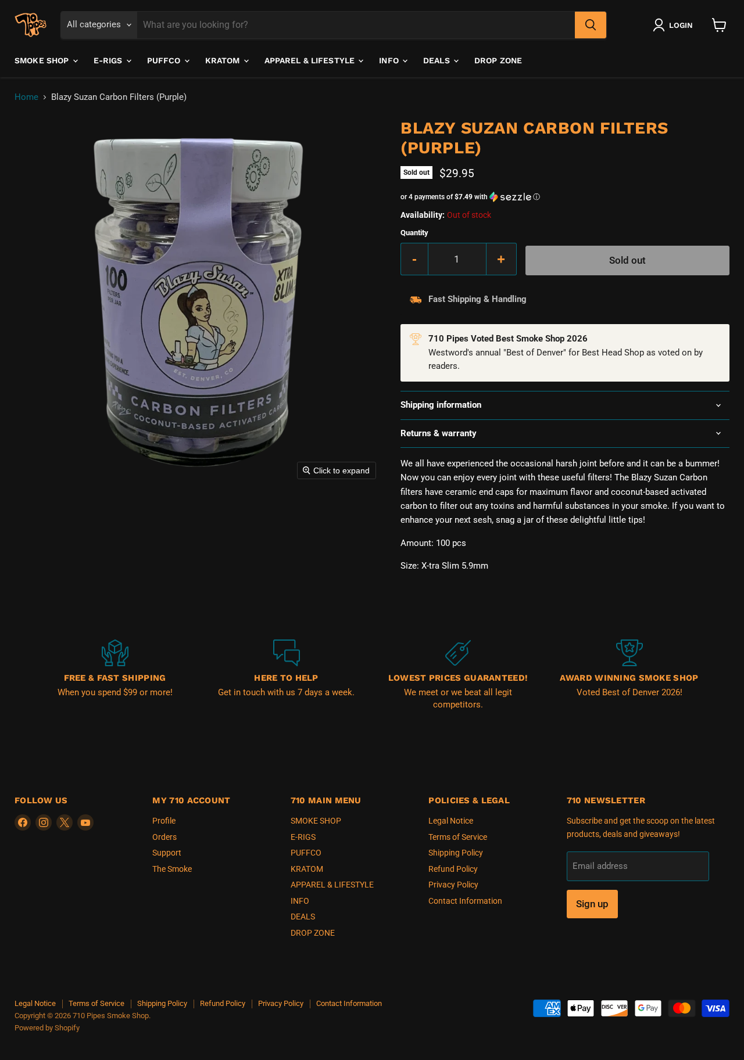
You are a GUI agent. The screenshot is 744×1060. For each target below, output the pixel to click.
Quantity (414, 232)
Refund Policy (453, 869)
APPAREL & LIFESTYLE (310, 60)
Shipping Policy (455, 852)
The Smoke (172, 869)
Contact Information (465, 901)
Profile (164, 820)
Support (166, 852)
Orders (164, 837)
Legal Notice (450, 820)
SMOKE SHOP (43, 60)
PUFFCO (165, 60)
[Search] (590, 25)
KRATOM (223, 60)
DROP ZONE (498, 60)
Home (26, 97)
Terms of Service (457, 837)
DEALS (437, 60)
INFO (390, 60)
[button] (675, 25)
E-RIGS (109, 60)
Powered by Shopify (47, 1027)
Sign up (592, 904)
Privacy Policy (453, 884)
